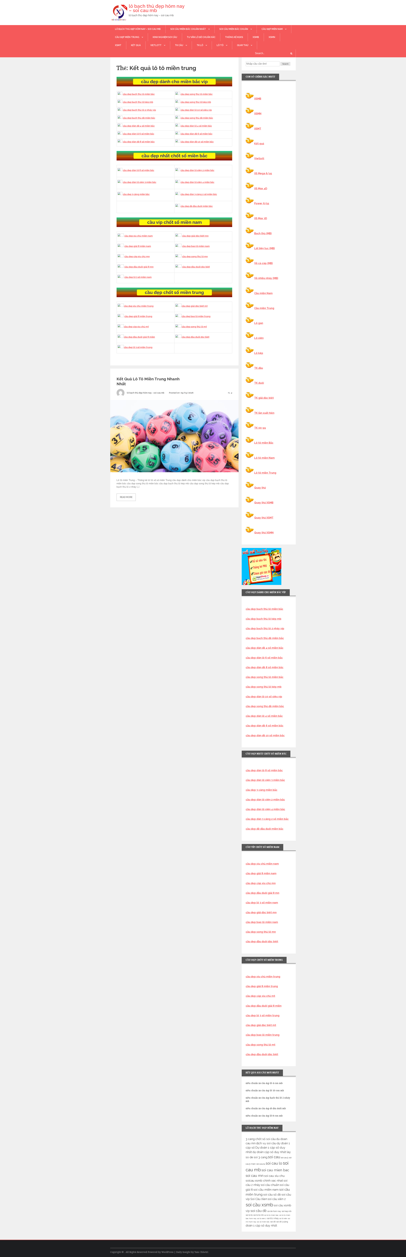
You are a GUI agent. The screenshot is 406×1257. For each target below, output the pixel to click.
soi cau (274, 1157)
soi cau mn (255, 1176)
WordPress (167, 1252)
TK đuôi (259, 382)
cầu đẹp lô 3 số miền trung (138, 347)
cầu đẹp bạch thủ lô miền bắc (139, 94)
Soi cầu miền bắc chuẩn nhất (188, 29)
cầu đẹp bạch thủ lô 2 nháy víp (139, 110)
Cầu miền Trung (264, 308)
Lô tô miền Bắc (263, 442)
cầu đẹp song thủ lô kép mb (195, 102)
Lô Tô (220, 45)
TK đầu (258, 368)
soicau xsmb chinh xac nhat (264, 1180)
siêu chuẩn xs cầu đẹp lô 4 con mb (264, 1083)
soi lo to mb (258, 1215)
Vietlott (155, 45)
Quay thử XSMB (263, 502)
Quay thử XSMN (264, 532)
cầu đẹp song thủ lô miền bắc (196, 94)
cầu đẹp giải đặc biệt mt (195, 306)
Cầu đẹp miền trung (127, 37)
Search (285, 64)
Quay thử (242, 45)
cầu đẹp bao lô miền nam (196, 246)
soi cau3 (284, 1157)
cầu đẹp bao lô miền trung (196, 316)
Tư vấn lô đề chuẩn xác (201, 37)
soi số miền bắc (263, 1222)
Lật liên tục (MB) (264, 248)
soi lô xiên (283, 1218)
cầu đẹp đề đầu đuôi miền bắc (196, 206)
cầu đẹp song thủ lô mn (195, 256)
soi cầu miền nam (265, 1189)
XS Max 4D (260, 188)
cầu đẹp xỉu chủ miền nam (138, 236)
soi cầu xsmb (259, 1204)
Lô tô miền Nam (264, 457)
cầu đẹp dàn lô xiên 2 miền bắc (197, 170)
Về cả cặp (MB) (263, 263)
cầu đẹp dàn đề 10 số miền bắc (197, 141)
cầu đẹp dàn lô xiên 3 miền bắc (139, 182)
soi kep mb (286, 1211)
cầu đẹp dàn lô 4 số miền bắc (196, 126)
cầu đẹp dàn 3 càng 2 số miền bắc (198, 194)
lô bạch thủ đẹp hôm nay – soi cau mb (156, 8)
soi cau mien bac (275, 1170)
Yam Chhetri (201, 1252)
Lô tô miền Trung (265, 472)
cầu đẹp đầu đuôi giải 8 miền (139, 337)
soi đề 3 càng (282, 1221)
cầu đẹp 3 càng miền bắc (136, 194)
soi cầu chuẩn (270, 1185)
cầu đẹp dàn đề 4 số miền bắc (139, 126)
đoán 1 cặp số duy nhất (261, 1225)
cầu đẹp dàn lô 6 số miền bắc (138, 134)
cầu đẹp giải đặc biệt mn (195, 236)
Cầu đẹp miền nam (272, 29)
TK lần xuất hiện (264, 412)
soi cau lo (274, 1163)
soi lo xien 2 (261, 1218)
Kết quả (136, 45)
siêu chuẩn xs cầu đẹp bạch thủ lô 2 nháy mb (268, 1099)
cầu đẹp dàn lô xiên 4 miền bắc (197, 182)
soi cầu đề (258, 1211)
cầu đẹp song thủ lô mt (194, 326)
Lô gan (258, 323)
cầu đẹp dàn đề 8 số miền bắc (139, 141)
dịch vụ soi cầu (266, 1143)
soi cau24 (260, 1164)
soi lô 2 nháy (273, 1218)
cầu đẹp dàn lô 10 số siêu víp (196, 110)
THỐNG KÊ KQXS (234, 37)
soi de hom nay (274, 1211)
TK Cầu (179, 45)
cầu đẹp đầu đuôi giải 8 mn (139, 267)
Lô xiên (259, 338)
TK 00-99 (260, 427)
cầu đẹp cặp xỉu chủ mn (137, 256)
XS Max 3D (260, 218)
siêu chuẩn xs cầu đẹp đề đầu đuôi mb (266, 1108)
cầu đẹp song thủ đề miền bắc (196, 118)
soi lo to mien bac (271, 1215)
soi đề (273, 1221)
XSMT (118, 45)
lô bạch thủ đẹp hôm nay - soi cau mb (145, 393)
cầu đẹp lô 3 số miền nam (138, 277)
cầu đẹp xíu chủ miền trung (139, 306)
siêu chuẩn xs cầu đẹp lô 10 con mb (265, 1090)
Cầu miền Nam (263, 293)
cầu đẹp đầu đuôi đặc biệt (196, 267)
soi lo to (249, 1215)
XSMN (272, 37)
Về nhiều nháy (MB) (266, 278)
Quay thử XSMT (263, 517)
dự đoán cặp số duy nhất (269, 1152)
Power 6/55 (261, 203)
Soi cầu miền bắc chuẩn (233, 29)
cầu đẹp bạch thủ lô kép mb (138, 102)
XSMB (256, 37)
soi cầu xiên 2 (277, 1199)
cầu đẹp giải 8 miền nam (137, 246)
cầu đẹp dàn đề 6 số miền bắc (196, 134)
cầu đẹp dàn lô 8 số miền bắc (138, 170)
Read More (126, 497)
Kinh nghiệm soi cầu (165, 37)
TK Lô (200, 45)
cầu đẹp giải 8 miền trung (138, 316)
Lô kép (258, 353)
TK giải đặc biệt (264, 397)
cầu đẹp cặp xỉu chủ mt (136, 326)
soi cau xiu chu (274, 1175)
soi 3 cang (260, 1157)
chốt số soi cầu (265, 1139)
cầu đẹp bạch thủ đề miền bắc (139, 118)
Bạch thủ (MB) (263, 233)
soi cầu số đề (272, 1194)
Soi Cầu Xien (258, 1199)
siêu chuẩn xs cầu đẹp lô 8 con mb (264, 1115)
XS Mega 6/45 (263, 173)
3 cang (250, 1139)
